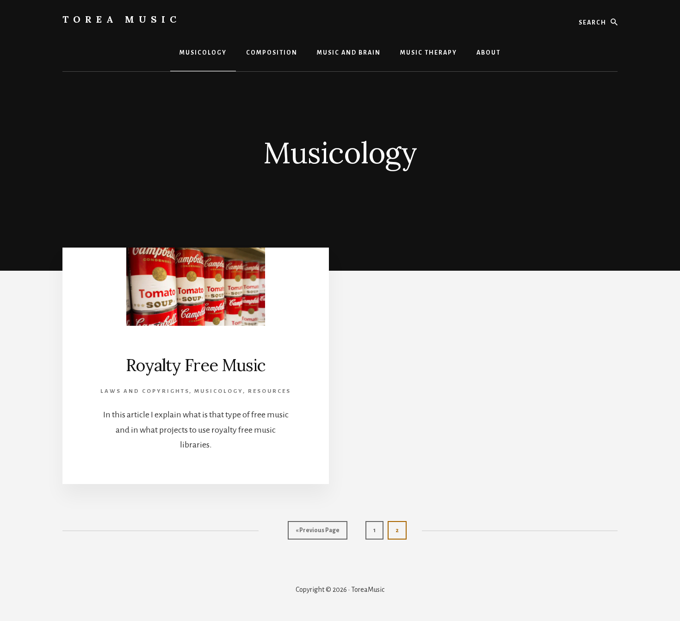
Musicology (218, 391)
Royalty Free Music (196, 365)
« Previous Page (318, 533)
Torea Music (121, 19)
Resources (269, 391)
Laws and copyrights (144, 391)
